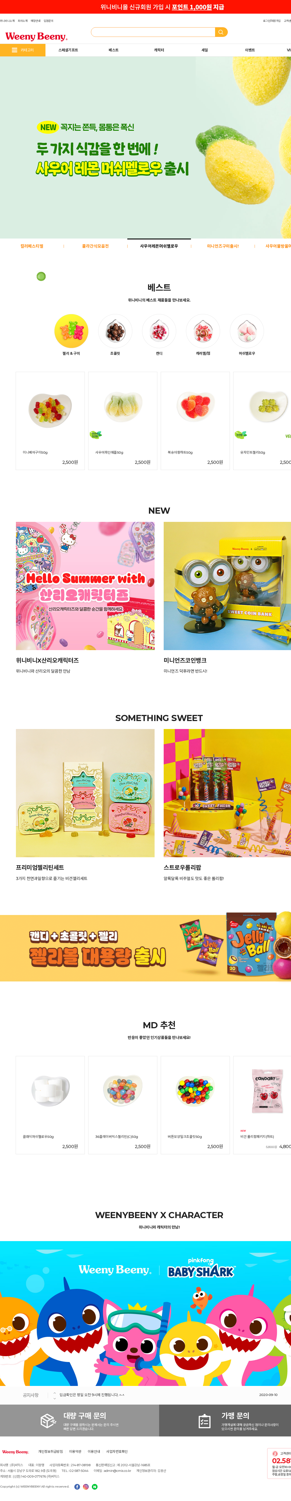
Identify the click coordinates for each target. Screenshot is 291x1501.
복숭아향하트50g (180, 452)
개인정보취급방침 (50, 1451)
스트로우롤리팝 (182, 867)
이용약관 (75, 1451)
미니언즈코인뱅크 (185, 660)
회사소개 (22, 21)
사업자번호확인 (117, 1451)
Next (55, 1398)
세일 (204, 50)
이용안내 (94, 1451)
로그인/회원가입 (272, 21)
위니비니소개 (7, 21)
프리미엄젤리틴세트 (40, 867)
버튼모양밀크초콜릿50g (185, 1137)
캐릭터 (159, 50)
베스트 (114, 50)
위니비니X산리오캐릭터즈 (47, 660)
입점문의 (48, 21)
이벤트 (250, 50)
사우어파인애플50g (109, 452)
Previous (55, 1392)
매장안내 (35, 21)
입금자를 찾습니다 (73, 1395)
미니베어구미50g (35, 452)
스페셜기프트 (68, 50)
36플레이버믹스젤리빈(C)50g (116, 1137)
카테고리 (27, 50)
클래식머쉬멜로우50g (38, 1137)
